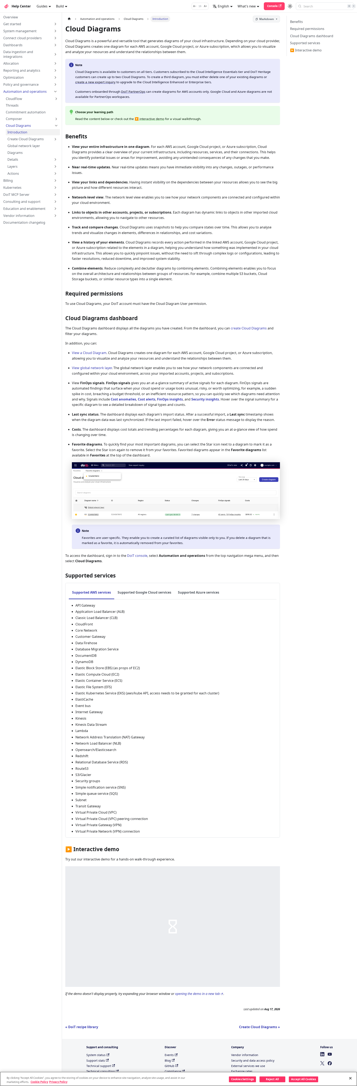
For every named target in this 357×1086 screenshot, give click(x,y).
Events (169, 1055)
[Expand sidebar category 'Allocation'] (55, 63)
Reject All (272, 1079)
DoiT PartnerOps (133, 91)
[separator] (61, 525)
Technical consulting (100, 1071)
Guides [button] (42, 6)
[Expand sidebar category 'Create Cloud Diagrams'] (55, 139)
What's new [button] (247, 6)
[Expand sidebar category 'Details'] (55, 159)
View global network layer (92, 368)
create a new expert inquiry (95, 82)
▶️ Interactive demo (306, 50)
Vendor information (244, 1055)
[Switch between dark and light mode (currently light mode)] (290, 6)
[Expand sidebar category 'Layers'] (55, 166)
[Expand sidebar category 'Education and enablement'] (55, 208)
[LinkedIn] (322, 1054)
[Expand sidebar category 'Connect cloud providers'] (55, 38)
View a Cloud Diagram (89, 353)
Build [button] (60, 6)
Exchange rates (241, 1071)
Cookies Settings (242, 1079)
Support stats (95, 1060)
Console (272, 6)
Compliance (173, 1071)
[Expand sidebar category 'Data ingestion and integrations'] (55, 54)
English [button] (223, 6)
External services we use (248, 1066)
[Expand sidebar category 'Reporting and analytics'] (55, 70)
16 (200, 6)
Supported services (305, 43)
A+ (205, 6)
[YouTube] (330, 1054)
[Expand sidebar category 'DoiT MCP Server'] (55, 194)
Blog (168, 1060)
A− (194, 6)
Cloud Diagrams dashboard (311, 36)
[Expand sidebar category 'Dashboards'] (55, 45)
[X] (322, 1063)
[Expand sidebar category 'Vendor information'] (55, 215)
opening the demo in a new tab (197, 993)
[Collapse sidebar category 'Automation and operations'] (55, 91)
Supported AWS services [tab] (91, 592)
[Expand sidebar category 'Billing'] (55, 180)
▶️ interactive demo (149, 119)
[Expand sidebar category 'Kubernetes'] (55, 187)
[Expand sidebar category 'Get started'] (55, 24)
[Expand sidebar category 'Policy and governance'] (55, 84)
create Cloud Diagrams (249, 328)
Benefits (296, 21)
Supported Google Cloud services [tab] (144, 592)
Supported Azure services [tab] (198, 592)
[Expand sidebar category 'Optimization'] (55, 77)
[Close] (350, 1078)
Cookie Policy (39, 1082)
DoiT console (137, 555)
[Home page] (69, 19)
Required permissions (307, 28)
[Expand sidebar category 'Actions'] (55, 173)
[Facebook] (330, 1063)
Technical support (98, 1066)
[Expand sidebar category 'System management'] (55, 31)
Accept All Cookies (303, 1079)
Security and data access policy (252, 1060)
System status (96, 1055)
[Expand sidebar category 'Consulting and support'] (55, 201)
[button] (32, 99)
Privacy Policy (58, 1082)
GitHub (169, 1066)
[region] (178, 1079)
